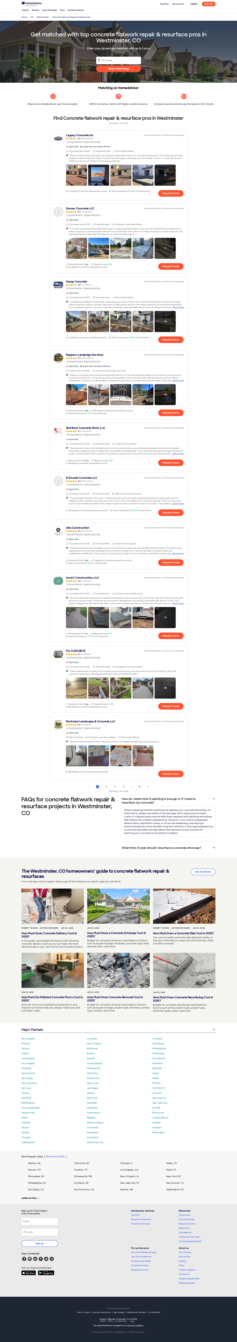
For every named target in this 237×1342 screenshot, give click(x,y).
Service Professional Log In (144, 1252)
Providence (158, 1058)
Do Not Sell (121, 1320)
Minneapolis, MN (83, 1176)
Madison (157, 1127)
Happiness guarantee (189, 1278)
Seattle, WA (126, 1189)
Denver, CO (34, 1169)
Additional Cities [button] (29, 1198)
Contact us (184, 1274)
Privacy (103, 1320)
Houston (157, 1093)
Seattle (156, 1122)
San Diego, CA (36, 1189)
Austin (155, 1073)
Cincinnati (92, 1127)
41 (139, 786)
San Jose (26, 1088)
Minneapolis (93, 1068)
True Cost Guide (186, 1219)
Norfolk (156, 1107)
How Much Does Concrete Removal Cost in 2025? (115, 999)
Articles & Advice (75, 10)
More (62, 10)
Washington (28, 1102)
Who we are (184, 1256)
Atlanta (25, 1132)
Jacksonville (28, 1112)
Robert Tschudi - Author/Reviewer (40, 928)
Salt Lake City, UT (129, 1183)
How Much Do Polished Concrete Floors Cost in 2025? (52, 999)
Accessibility (132, 1320)
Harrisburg (158, 1043)
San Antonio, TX (175, 1183)
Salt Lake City (160, 1102)
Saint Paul (92, 1073)
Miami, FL (171, 1169)
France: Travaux (83, 1312)
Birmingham (28, 1038)
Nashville (157, 1068)
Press (181, 1265)
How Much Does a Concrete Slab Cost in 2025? (183, 933)
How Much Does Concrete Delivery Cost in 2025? (49, 935)
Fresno (25, 1053)
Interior (25, 10)
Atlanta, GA (34, 1163)
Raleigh (91, 1117)
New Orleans (94, 1043)
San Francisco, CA (84, 1189)
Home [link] (24, 17)
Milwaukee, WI (36, 1176)
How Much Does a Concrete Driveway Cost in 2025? (116, 934)
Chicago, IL (126, 1163)
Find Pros (135, 1215)
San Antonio (159, 1098)
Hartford (26, 1098)
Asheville (92, 1102)
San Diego (27, 1078)
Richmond (158, 1112)
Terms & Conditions (135, 1325)
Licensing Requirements (190, 1241)
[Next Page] (148, 786)
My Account (184, 1215)
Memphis (157, 1063)
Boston (91, 1053)
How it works (185, 1252)
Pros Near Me (185, 1232)
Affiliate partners (187, 1283)
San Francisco (29, 1083)
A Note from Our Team (189, 1237)
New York (92, 1098)
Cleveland (92, 1132)
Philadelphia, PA (37, 1183)
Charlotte (92, 1107)
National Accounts (140, 1270)
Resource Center (187, 1224)
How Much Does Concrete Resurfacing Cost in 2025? (183, 999)
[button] (76, 175)
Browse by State (55, 1156)
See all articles (203, 871)
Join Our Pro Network (141, 1256)
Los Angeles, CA (129, 1169)
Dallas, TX (171, 1163)
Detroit (91, 1058)
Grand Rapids (94, 1063)
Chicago (26, 1137)
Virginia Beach (160, 1117)
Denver (25, 1093)
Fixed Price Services (140, 1224)
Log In (194, 3)
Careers (183, 1261)
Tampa (25, 1127)
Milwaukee (158, 1132)
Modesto (26, 1068)
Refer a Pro (184, 1228)
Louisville (92, 1038)
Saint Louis (93, 1083)
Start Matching (118, 68)
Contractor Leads (139, 1265)
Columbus (92, 1137)
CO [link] (31, 17)
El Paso (156, 1083)
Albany (90, 1093)
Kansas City (93, 1078)
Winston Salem (95, 1122)
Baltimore (92, 1048)
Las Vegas (92, 1088)
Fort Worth (158, 1088)
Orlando (26, 1122)
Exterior (36, 10)
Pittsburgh (158, 1053)
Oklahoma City (95, 1142)
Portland (157, 1038)
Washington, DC (175, 1189)
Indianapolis (28, 1142)
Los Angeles (28, 1063)
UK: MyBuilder (154, 1312)
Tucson (25, 1048)
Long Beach (28, 1058)
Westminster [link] (43, 17)
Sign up (40, 1243)
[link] (118, 138)
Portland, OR (81, 1183)
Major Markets (32, 1030)
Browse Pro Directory (141, 1219)
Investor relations (187, 1270)
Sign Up (209, 3)
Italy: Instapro (119, 1312)
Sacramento (28, 1073)
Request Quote (171, 193)
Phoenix (25, 1043)
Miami (24, 1117)
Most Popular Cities (32, 1156)
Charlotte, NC (82, 1163)
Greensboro (93, 1112)
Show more (178, 307)
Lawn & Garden (49, 10)
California (111, 1320)
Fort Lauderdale (30, 1107)
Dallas (155, 1078)
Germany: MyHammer (102, 1312)
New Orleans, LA (129, 1176)
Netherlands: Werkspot (136, 1312)
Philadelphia (159, 1048)
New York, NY (173, 1176)
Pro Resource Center (141, 1261)
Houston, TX (81, 1169)
